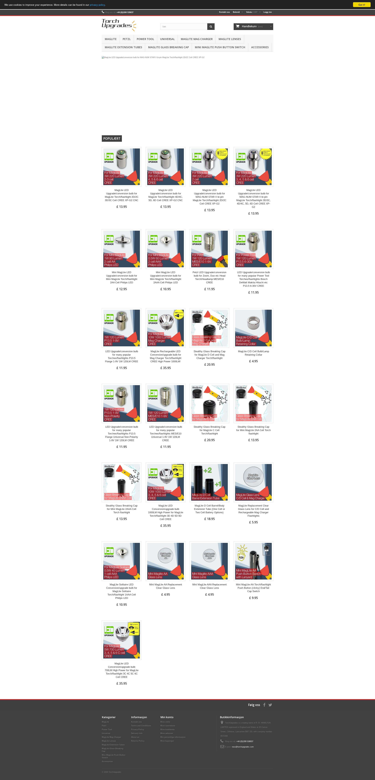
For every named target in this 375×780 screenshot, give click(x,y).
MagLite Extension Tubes (123, 47)
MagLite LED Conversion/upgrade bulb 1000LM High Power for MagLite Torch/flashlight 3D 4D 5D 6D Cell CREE (165, 512)
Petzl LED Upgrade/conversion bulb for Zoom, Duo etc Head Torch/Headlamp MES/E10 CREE (209, 277)
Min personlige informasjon (173, 737)
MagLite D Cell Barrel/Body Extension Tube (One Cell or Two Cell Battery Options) (209, 509)
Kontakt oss (224, 12)
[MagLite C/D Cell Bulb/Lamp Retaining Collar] (253, 328)
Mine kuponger (167, 741)
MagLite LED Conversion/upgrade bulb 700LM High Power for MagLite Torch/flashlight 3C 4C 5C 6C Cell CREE (121, 670)
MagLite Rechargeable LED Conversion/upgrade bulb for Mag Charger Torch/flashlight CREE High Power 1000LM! (165, 356)
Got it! (361, 4)
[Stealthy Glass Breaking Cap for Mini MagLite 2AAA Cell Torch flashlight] (121, 482)
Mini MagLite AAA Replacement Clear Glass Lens (209, 586)
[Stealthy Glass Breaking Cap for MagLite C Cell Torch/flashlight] (209, 403)
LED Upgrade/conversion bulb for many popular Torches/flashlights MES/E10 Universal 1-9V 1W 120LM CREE (165, 433)
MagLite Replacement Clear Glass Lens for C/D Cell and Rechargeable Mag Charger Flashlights (253, 510)
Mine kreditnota (167, 729)
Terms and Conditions (141, 726)
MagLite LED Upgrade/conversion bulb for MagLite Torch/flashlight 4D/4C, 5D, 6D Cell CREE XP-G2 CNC (165, 195)
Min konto (166, 717)
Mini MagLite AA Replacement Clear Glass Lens (165, 586)
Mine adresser (166, 733)
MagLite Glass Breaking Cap (168, 47)
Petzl (127, 39)
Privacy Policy (137, 729)
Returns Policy (137, 741)
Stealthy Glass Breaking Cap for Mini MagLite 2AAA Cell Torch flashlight (121, 509)
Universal (167, 39)
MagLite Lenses (230, 39)
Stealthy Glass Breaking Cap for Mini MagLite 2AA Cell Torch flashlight (253, 430)
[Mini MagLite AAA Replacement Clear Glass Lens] (209, 561)
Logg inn (268, 12)
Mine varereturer (167, 726)
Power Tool (145, 39)
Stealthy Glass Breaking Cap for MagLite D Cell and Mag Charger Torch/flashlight (209, 355)
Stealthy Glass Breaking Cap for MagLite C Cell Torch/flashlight (209, 430)
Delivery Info (137, 733)
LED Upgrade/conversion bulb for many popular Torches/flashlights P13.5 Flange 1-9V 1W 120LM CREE (121, 356)
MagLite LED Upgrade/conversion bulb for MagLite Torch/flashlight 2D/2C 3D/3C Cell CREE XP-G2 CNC (121, 195)
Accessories (260, 47)
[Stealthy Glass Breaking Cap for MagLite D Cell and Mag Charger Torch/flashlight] (209, 328)
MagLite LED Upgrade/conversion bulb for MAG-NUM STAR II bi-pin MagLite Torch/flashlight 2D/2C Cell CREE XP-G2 (209, 197)
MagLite (111, 39)
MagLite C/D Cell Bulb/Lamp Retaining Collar (253, 353)
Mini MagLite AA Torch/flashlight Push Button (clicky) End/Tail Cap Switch (253, 588)
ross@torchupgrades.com (243, 747)
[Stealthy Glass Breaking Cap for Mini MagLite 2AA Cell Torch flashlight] (253, 403)
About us (135, 737)
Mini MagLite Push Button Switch (220, 47)
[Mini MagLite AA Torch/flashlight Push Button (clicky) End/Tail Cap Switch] (253, 561)
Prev (260, 128)
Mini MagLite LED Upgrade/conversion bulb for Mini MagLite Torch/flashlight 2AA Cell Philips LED (121, 277)
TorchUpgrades (115, 772)
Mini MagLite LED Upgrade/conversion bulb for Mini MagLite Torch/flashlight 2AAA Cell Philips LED (165, 277)
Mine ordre (165, 722)
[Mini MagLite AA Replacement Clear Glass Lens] (165, 561)
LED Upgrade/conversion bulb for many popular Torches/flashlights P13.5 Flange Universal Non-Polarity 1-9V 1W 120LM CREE (121, 433)
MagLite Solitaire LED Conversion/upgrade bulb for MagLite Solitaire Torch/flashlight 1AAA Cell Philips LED (121, 591)
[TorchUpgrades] (129, 24)
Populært (111, 138)
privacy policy (97, 5)
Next (268, 128)
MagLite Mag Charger (197, 39)
